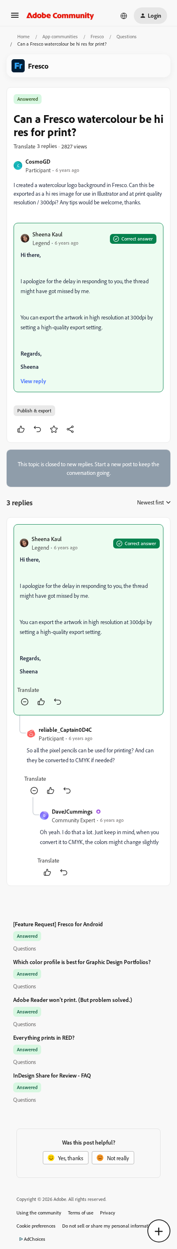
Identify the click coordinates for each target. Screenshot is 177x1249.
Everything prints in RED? (44, 1037)
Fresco (97, 36)
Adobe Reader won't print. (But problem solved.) (72, 999)
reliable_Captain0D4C (65, 729)
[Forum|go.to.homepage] (60, 15)
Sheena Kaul (48, 234)
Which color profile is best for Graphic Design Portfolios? (82, 961)
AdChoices (34, 1239)
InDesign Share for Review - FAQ (52, 1075)
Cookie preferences (36, 1226)
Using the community (38, 1213)
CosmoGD (38, 161)
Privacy (107, 1213)
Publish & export (34, 410)
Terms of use (80, 1213)
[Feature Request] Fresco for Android (58, 924)
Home (23, 36)
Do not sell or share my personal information (108, 1226)
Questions (126, 36)
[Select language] (123, 15)
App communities (60, 36)
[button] (15, 17)
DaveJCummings (72, 811)
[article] (88, 619)
